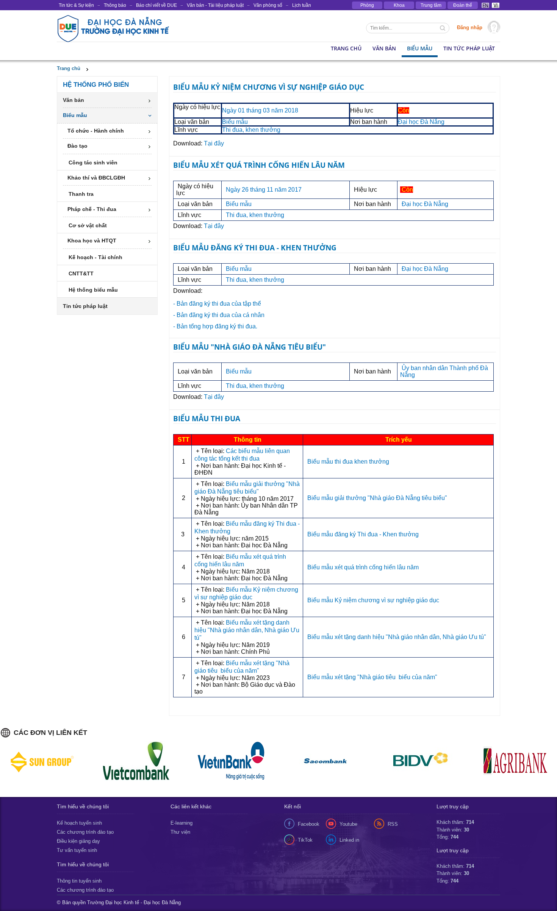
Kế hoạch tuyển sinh (79, 823)
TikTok (305, 840)
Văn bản (384, 48)
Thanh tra (81, 194)
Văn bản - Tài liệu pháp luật (215, 5)
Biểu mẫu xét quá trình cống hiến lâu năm (363, 567)
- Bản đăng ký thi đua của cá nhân (218, 315)
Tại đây (214, 143)
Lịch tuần (301, 5)
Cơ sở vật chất (88, 225)
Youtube (348, 824)
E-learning (181, 823)
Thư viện (180, 832)
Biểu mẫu (419, 48)
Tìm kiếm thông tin (443, 28)
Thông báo (115, 5)
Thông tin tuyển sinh (79, 881)
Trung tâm (431, 5)
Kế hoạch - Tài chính (95, 257)
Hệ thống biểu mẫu (93, 290)
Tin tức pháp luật (469, 48)
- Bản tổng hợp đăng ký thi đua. (215, 326)
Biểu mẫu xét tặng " (371, 677)
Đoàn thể (462, 5)
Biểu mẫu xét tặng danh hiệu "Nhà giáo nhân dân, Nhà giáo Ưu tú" (246, 630)
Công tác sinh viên (93, 162)
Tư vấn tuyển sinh (77, 850)
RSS (393, 824)
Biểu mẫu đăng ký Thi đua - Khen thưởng (363, 534)
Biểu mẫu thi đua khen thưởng (349, 461)
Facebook (308, 824)
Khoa (399, 5)
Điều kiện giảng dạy (78, 841)
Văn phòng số (267, 5)
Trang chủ (68, 68)
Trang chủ (346, 48)
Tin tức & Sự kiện (76, 5)
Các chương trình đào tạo (85, 832)
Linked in (349, 840)
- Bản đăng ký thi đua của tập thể (217, 303)
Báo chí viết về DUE (156, 5)
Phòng (367, 5)
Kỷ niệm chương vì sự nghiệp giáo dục (387, 600)
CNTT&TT (81, 273)
